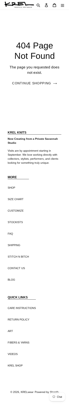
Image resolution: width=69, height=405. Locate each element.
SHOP (11, 187)
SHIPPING (14, 245)
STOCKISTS (15, 222)
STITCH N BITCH (18, 256)
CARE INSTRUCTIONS (22, 308)
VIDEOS (13, 354)
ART (10, 331)
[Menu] (62, 5)
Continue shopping (31, 83)
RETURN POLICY (18, 319)
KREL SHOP (15, 365)
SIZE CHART (16, 199)
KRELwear (27, 391)
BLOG (11, 279)
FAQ (10, 233)
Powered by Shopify (47, 391)
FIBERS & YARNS (18, 342)
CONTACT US (16, 268)
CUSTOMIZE (16, 210)
